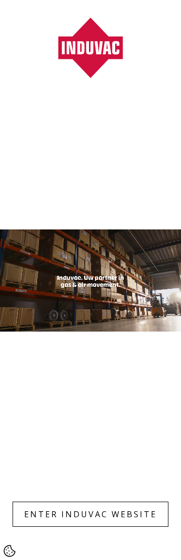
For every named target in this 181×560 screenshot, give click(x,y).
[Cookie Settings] (9, 551)
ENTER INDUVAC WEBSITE (90, 514)
